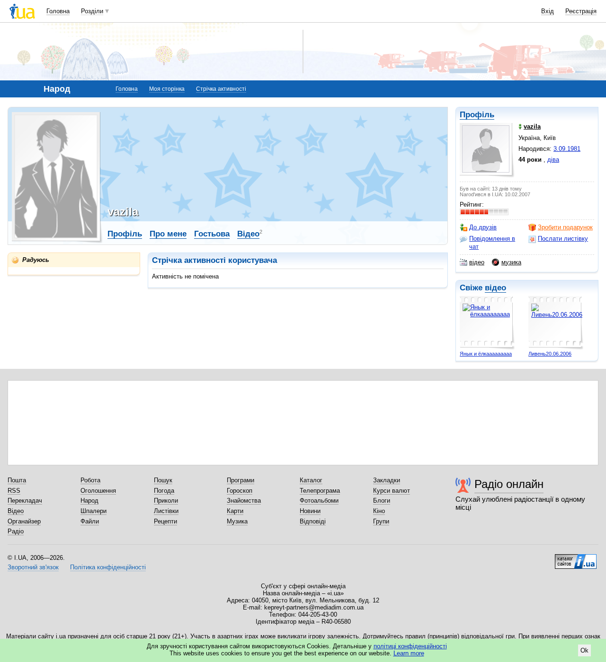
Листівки (166, 510)
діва (553, 159)
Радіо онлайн (509, 484)
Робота (90, 480)
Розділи (92, 11)
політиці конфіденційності (410, 646)
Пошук (163, 480)
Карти (235, 510)
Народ (89, 500)
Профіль (477, 114)
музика (511, 262)
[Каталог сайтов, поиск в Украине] (576, 558)
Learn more (408, 653)
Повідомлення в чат (492, 242)
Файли (89, 521)
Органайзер (24, 521)
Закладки (386, 480)
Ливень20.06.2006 (549, 354)
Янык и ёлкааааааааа (486, 354)
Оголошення (98, 490)
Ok (584, 650)
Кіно (379, 510)
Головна (58, 11)
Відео (248, 233)
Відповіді (313, 521)
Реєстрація (581, 11)
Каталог (311, 480)
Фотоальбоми (319, 500)
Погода (164, 490)
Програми (240, 480)
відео (476, 262)
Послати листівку (563, 238)
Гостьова (212, 233)
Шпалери (93, 510)
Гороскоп (239, 490)
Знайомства (244, 500)
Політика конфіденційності (108, 567)
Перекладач (25, 500)
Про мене (168, 233)
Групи (381, 521)
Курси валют (391, 490)
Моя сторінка (167, 89)
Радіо (16, 531)
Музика (237, 521)
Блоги (381, 500)
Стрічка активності (221, 89)
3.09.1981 (566, 148)
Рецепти (165, 521)
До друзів (483, 227)
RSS (14, 490)
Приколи (166, 500)
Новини (310, 510)
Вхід (547, 11)
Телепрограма (320, 490)
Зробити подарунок (565, 227)
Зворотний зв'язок (33, 567)
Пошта (17, 480)
